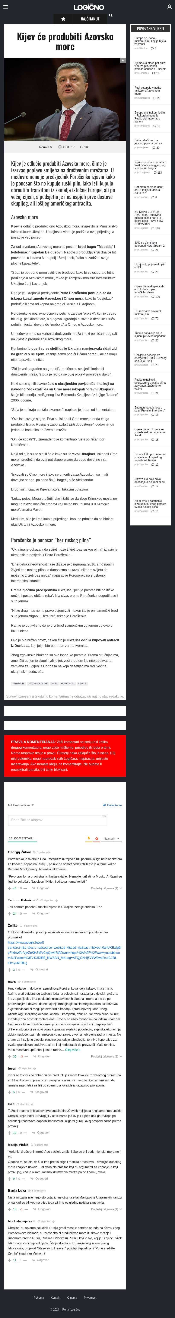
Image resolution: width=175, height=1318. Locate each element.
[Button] (63, 19)
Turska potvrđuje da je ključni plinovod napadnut (150, 334)
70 (156, 318)
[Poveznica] (170, 7)
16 (156, 414)
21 (156, 250)
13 (86, 147)
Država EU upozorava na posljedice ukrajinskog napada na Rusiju (149, 457)
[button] (5, 7)
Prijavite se (114, 805)
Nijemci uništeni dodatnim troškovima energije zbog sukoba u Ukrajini (150, 165)
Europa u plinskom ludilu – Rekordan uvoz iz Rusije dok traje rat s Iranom (149, 117)
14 (156, 511)
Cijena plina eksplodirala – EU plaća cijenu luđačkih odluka (149, 289)
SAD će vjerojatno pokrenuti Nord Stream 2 (149, 244)
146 (157, 228)
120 (157, 296)
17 (156, 486)
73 (156, 365)
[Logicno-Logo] (89, 7)
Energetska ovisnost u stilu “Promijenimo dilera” (149, 409)
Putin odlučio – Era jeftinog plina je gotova (148, 142)
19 (158, 126)
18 (156, 439)
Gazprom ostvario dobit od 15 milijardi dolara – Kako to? (148, 189)
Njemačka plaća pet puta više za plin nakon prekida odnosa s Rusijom (150, 66)
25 (156, 271)
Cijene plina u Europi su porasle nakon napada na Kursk (149, 432)
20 (156, 340)
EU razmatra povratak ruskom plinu (148, 312)
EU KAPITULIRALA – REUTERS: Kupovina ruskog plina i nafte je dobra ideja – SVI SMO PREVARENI (148, 217)
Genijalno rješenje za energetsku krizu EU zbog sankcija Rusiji (150, 358)
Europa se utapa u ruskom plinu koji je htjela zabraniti (150, 41)
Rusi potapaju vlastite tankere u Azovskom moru (147, 90)
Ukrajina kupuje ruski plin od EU (149, 266)
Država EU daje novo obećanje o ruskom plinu (149, 480)
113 (160, 172)
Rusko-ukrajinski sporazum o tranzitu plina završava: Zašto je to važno (150, 384)
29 (158, 98)
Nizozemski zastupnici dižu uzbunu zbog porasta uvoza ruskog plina (150, 503)
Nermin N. (46, 147)
